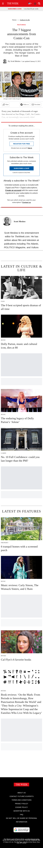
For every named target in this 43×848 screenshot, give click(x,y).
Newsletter (37, 104)
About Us (21, 793)
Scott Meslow (16, 61)
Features (21, 25)
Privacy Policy (21, 804)
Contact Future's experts (21, 796)
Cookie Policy (21, 807)
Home (14, 20)
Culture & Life (25, 20)
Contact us (26, 202)
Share (7, 104)
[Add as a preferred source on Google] (22, 829)
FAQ (21, 814)
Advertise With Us (21, 811)
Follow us (26, 104)
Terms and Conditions (21, 800)
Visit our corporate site (32, 840)
